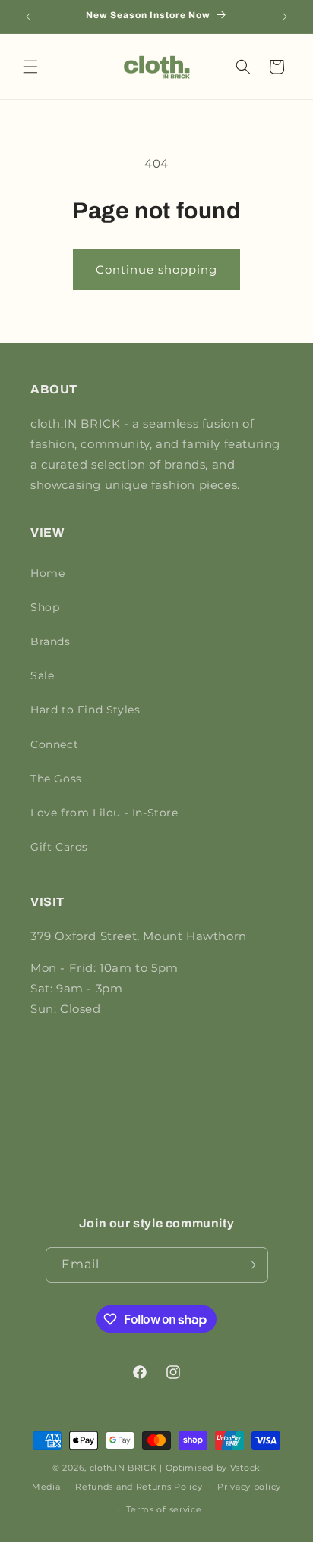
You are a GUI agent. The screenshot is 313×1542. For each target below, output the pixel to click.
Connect (54, 744)
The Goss (56, 778)
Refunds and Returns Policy (138, 1486)
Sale (42, 675)
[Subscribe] (250, 1265)
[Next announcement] (285, 16)
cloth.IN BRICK (123, 1467)
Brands (50, 641)
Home (47, 573)
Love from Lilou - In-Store (104, 813)
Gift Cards (59, 847)
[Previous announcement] (28, 16)
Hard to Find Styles (85, 709)
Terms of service (163, 1509)
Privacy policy (249, 1486)
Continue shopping (156, 269)
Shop (44, 607)
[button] (30, 66)
